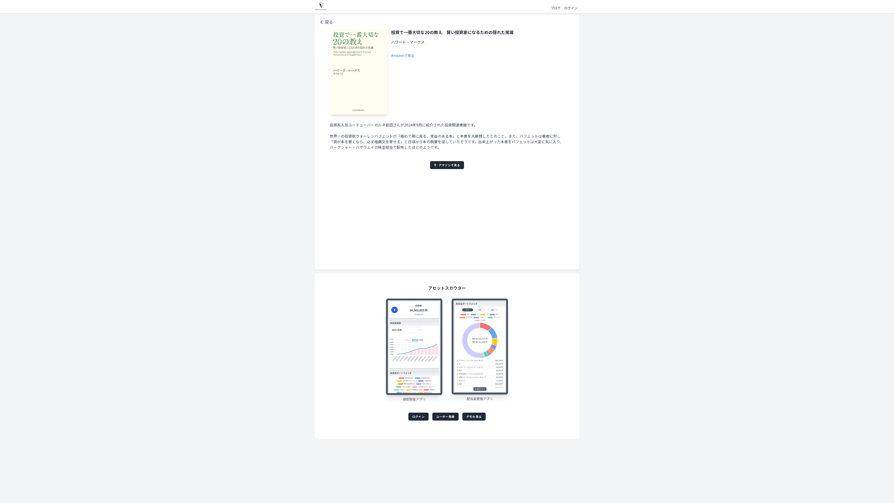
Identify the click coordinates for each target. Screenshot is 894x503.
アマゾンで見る (449, 165)
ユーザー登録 (445, 416)
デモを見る (474, 416)
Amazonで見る (402, 55)
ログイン (418, 416)
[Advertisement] (447, 216)
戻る (329, 22)
